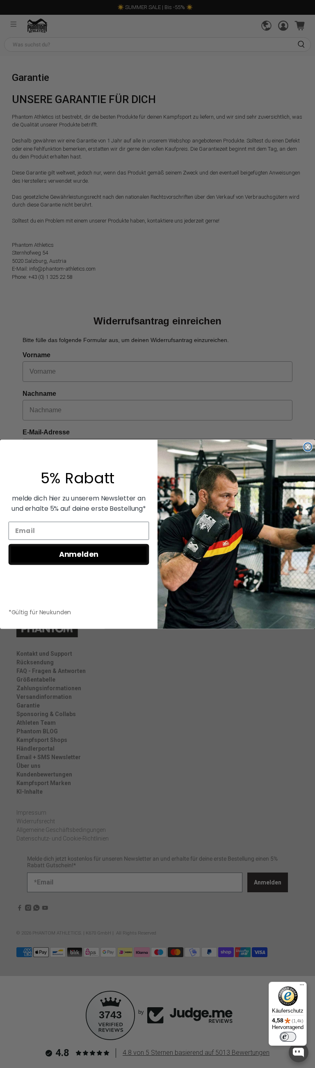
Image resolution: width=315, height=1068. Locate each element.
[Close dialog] (308, 447)
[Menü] (302, 987)
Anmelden (78, 554)
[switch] (288, 1037)
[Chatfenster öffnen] (298, 1052)
